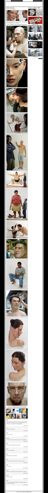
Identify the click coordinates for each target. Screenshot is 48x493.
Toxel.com (8, 0)
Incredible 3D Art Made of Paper (35, 16)
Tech (21, 0)
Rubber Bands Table (35, 24)
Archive (34, 0)
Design (12, 0)
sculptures (12, 24)
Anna (7, 459)
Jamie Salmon (19, 24)
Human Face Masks (23, 406)
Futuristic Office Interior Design (35, 48)
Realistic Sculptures (10, 7)
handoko (8, 438)
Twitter (38, 7)
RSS (35, 7)
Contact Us (40, 0)
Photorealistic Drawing (15, 406)
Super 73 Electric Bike (35, 40)
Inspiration (17, 0)
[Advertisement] (24, 4)
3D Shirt (35, 32)
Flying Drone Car (35, 56)
